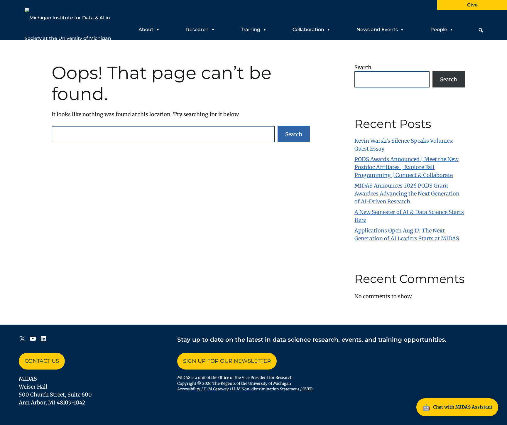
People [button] (438, 29)
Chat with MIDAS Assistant (457, 407)
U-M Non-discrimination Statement (265, 389)
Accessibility (188, 389)
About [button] (145, 29)
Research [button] (197, 29)
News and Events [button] (377, 29)
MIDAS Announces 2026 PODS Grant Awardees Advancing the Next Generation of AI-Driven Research (406, 193)
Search (293, 134)
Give (472, 5)
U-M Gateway (216, 389)
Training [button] (250, 29)
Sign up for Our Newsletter (227, 361)
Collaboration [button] (308, 29)
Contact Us (42, 361)
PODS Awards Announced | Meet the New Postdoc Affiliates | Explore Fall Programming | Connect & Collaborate (406, 167)
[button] (480, 30)
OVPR (307, 389)
